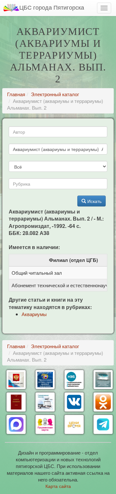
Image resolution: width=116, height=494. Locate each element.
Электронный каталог (55, 94)
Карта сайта (58, 486)
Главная (16, 94)
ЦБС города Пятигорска (51, 7)
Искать (94, 201)
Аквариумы (34, 314)
